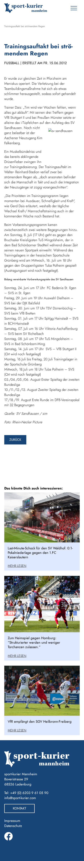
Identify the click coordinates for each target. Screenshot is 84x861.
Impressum (12, 820)
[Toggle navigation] (74, 8)
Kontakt (19, 808)
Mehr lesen (17, 565)
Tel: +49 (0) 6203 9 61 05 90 (26, 792)
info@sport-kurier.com (20, 797)
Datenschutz (13, 825)
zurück (15, 439)
